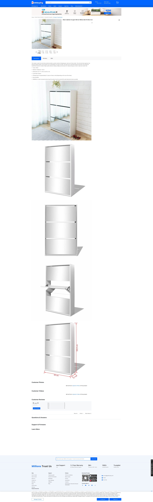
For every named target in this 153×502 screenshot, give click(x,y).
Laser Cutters (103, 491)
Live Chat (105, 479)
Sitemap (33, 487)
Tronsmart (77, 491)
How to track (34, 476)
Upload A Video (76, 394)
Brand (50, 6)
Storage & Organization (57, 17)
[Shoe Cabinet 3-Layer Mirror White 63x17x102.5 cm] (39, 52)
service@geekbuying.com (108, 475)
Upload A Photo (76, 385)
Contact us (34, 480)
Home (33, 17)
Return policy (67, 476)
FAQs (33, 483)
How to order (34, 475)
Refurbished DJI (78, 6)
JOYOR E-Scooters (69, 491)
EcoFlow (82, 491)
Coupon (60, 6)
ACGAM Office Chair (60, 491)
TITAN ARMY (51, 491)
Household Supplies (48, 17)
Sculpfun (97, 491)
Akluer (46, 491)
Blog (72, 6)
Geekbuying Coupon (90, 491)
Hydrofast (41, 491)
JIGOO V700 (34, 491)
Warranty (33, 481)
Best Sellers (43, 6)
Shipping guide (51, 475)
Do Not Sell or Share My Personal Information (71, 484)
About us (33, 478)
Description (36, 58)
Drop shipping (51, 480)
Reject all (115, 499)
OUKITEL (115, 491)
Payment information (52, 476)
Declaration (67, 480)
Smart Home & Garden (39, 17)
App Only (66, 6)
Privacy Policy (115, 496)
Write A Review (37, 408)
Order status (34, 485)
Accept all (103, 499)
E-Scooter (110, 491)
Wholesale (50, 478)
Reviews (45, 58)
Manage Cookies (37, 499)
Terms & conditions (69, 475)
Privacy (66, 478)
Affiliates (50, 481)
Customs (67, 481)
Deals (55, 6)
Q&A (52, 58)
